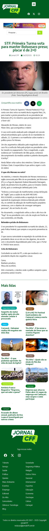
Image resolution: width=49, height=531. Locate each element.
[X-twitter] (34, 14)
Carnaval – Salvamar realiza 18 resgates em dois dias (11, 330)
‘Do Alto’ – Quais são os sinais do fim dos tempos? (36, 362)
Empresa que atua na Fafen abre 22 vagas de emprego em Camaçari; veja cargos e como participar (36, 394)
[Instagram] (39, 14)
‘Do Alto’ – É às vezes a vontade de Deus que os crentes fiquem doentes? (37, 331)
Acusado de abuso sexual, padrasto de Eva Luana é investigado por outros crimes (12, 416)
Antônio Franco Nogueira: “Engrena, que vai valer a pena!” (11, 390)
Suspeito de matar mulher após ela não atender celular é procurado (10, 315)
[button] (34, 4)
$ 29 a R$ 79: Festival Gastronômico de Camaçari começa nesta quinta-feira (36, 316)
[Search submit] (39, 33)
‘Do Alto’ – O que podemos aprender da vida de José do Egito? (11, 360)
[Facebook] (28, 14)
